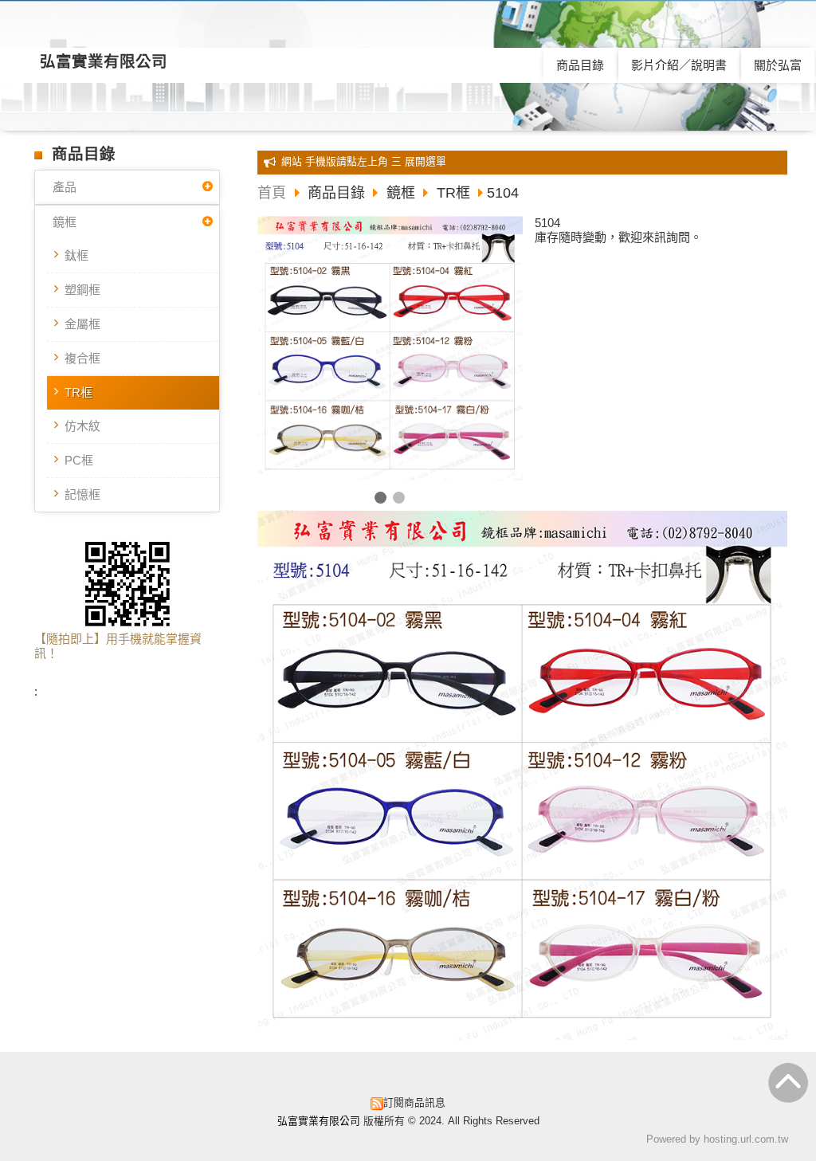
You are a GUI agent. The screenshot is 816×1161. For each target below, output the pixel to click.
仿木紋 (82, 426)
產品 (64, 187)
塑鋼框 (82, 289)
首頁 (271, 193)
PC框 (79, 460)
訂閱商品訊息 (414, 1102)
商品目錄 (338, 193)
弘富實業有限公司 (103, 61)
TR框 (78, 392)
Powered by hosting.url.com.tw (717, 1139)
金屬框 (82, 324)
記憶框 (82, 494)
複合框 (82, 358)
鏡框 (64, 222)
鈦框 (76, 255)
